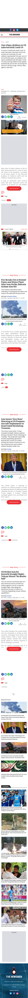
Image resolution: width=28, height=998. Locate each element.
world (7, 42)
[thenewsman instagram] (14, 30)
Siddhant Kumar (12, 296)
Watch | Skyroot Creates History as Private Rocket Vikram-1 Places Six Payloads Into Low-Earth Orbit (14, 832)
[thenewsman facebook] (11, 30)
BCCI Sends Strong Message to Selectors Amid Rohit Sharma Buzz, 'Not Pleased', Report (13, 903)
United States (15, 540)
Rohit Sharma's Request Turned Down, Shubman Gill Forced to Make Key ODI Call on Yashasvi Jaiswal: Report (13, 809)
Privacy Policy (20, 981)
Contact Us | (13, 981)
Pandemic (4, 200)
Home (2, 42)
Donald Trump (5, 540)
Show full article (14, 188)
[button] (24, 32)
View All (24, 229)
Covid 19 (9, 200)
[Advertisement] (14, 14)
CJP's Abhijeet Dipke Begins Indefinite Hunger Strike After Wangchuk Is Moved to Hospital (13, 881)
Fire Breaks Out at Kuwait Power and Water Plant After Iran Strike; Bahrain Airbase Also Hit (13, 717)
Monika (9, 449)
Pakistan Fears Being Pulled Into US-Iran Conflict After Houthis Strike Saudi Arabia (14, 776)
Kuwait (3, 387)
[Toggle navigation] (1, 35)
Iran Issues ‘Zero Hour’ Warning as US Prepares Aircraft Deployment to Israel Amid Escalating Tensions (13, 737)
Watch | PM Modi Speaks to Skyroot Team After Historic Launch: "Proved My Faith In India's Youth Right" (14, 856)
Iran (6, 387)
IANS (2, 89)
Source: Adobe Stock (14, 114)
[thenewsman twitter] (17, 30)
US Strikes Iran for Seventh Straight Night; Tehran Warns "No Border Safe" (13, 756)
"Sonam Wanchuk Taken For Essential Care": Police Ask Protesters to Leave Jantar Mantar (13, 925)
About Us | (7, 981)
